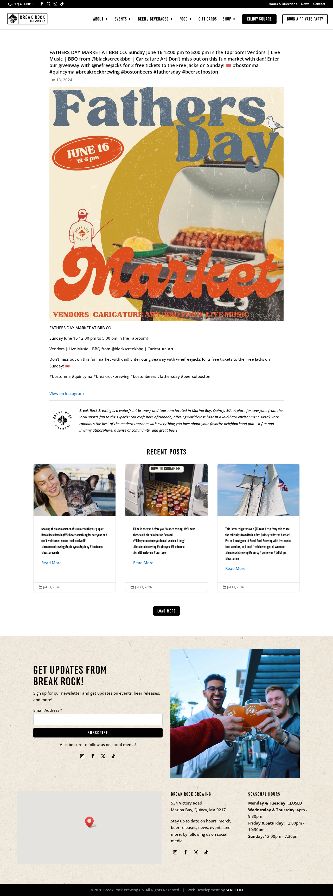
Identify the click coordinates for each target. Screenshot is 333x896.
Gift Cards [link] (207, 19)
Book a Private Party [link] (305, 19)
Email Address (47, 710)
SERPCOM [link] (234, 889)
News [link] (305, 4)
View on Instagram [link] (66, 393)
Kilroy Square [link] (259, 19)
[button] (42, 4)
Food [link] (184, 19)
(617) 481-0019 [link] (22, 4)
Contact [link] (319, 4)
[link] (27, 18)
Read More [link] (51, 562)
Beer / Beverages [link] (153, 19)
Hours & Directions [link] (283, 4)
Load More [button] (166, 611)
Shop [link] (227, 19)
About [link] (98, 19)
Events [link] (120, 19)
